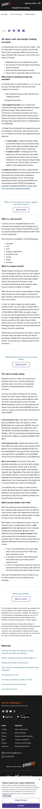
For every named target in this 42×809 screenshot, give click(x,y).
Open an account (31, 3)
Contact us (5, 746)
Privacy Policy (7, 795)
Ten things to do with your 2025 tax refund (17, 679)
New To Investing (16, 14)
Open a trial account (21, 729)
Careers (4, 743)
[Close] (39, 779)
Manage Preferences (21, 800)
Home (4, 725)
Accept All (21, 805)
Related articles (30, 14)
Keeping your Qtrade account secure (15, 663)
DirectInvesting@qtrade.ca (13, 753)
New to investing (20, 733)
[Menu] (39, 3)
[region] (21, 792)
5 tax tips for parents (9, 689)
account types (33, 84)
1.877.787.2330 (9, 756)
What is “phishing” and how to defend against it (19, 658)
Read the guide (21, 364)
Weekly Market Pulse (22, 746)
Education (5, 14)
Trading (4, 729)
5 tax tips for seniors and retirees (14, 684)
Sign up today (21, 209)
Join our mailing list (12, 702)
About (3, 740)
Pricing (4, 736)
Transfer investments (22, 740)
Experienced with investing (23, 736)
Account (4, 733)
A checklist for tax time (10, 675)
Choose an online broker (23, 743)
